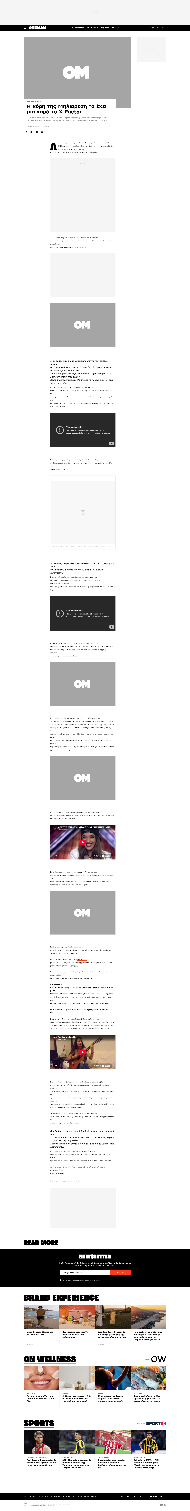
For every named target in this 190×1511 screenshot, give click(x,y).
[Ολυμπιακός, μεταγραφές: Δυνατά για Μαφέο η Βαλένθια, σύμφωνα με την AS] (113, 1442)
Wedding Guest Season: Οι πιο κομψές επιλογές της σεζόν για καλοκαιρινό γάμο (112, 1334)
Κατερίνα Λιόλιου (89, 972)
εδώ (95, 459)
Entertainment (77, 28)
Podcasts (115, 28)
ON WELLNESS (50, 1360)
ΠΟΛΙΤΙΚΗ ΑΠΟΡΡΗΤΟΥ (88, 1496)
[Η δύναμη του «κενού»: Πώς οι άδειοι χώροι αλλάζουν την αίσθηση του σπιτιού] (77, 1378)
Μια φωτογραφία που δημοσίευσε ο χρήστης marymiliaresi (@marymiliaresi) (78, 546)
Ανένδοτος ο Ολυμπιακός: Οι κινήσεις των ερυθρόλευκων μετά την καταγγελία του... (41, 1462)
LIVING (65, 1393)
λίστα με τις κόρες (83, 241)
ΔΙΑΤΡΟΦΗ (138, 1393)
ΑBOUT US (55, 1496)
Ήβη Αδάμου (82, 959)
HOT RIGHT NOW (34, 102)
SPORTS (39, 1424)
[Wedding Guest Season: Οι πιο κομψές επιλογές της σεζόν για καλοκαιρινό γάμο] (113, 1317)
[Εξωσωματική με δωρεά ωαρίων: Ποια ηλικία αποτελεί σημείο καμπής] (113, 1378)
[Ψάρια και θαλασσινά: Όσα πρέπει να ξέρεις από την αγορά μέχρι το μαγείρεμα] (148, 1378)
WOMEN (55, 1181)
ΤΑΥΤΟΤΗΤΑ (43, 1496)
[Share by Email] (42, 132)
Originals (105, 28)
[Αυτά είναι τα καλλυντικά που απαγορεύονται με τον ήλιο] (41, 1378)
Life (87, 28)
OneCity (95, 28)
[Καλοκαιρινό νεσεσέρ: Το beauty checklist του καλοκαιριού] (77, 1317)
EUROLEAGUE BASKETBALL (38, 1457)
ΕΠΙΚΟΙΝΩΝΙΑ (29, 1496)
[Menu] (25, 28)
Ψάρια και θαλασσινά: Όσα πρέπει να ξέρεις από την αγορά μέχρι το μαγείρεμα (147, 1398)
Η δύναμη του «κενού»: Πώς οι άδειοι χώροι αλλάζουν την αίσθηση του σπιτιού (77, 1398)
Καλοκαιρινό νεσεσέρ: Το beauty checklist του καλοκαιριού (75, 1334)
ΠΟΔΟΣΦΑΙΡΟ (68, 1457)
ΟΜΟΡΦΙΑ (31, 1393)
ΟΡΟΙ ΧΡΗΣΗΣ (69, 1496)
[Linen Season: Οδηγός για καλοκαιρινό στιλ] (41, 1317)
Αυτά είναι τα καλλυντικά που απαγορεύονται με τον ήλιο (40, 1398)
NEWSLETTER (156, 1496)
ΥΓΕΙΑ (100, 1393)
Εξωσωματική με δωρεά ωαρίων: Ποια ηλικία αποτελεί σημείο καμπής (110, 1398)
